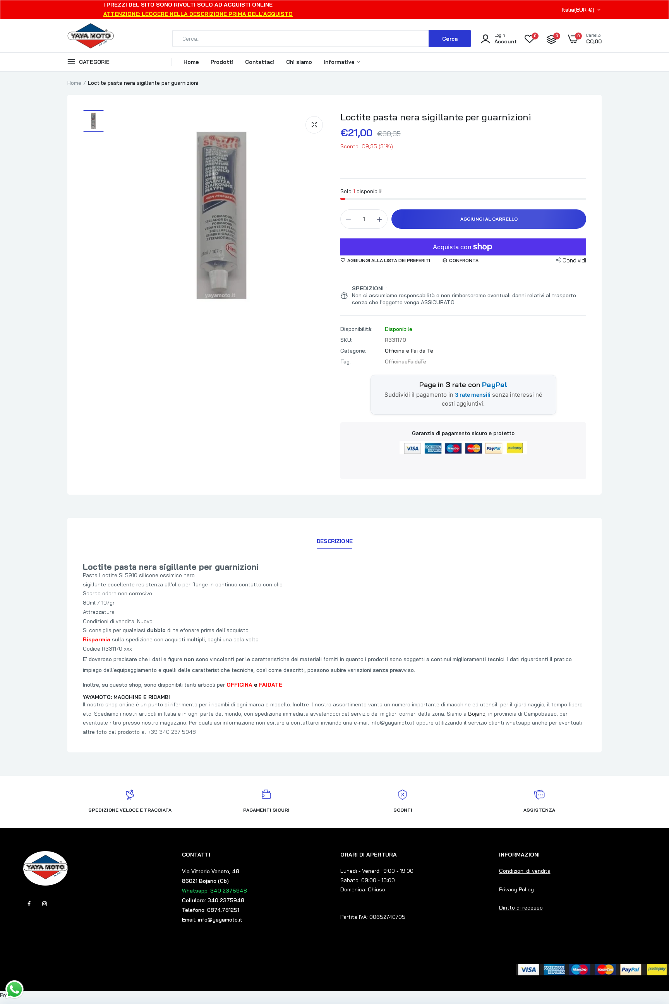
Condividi (574, 260)
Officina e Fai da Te (409, 350)
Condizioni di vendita (525, 870)
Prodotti (222, 61)
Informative (340, 61)
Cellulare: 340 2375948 (213, 900)
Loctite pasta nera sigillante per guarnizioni (435, 117)
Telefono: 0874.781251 (210, 909)
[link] (647, 948)
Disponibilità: (356, 329)
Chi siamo (299, 61)
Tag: (345, 361)
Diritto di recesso (521, 907)
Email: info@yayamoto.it (212, 919)
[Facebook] (29, 904)
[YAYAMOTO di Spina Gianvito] (90, 38)
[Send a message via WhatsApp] (14, 989)
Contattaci (259, 61)
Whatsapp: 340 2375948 (214, 890)
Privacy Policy (516, 889)
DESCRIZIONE (334, 541)
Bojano (476, 713)
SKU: (346, 339)
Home (191, 61)
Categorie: (353, 350)
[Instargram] (44, 904)
